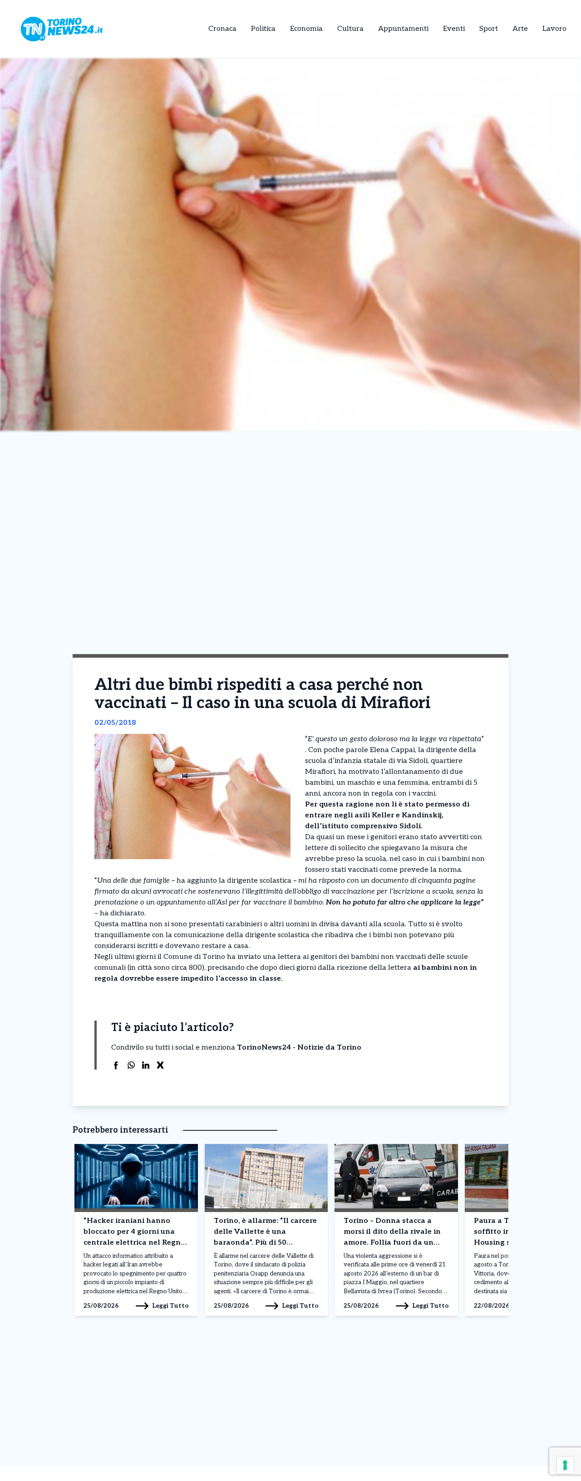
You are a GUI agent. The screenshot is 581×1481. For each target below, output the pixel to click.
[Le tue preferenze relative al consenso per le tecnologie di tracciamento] (565, 1465)
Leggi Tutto (170, 1306)
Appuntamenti (403, 28)
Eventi (454, 28)
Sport (488, 28)
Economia (306, 28)
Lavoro (554, 28)
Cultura (350, 28)
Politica (263, 28)
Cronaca (222, 28)
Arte (520, 28)
